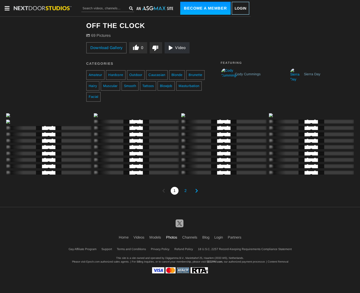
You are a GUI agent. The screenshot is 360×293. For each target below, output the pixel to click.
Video (180, 48)
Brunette (195, 75)
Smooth (130, 86)
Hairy (93, 86)
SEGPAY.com (214, 261)
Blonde (176, 75)
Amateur (95, 75)
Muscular (110, 86)
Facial (93, 97)
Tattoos (148, 86)
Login (240, 8)
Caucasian (156, 75)
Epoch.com (93, 261)
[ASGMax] (43, 8)
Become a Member (205, 8)
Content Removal (278, 261)
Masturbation (189, 86)
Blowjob (166, 86)
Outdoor (135, 75)
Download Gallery (106, 48)
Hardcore (115, 75)
